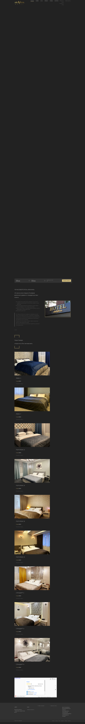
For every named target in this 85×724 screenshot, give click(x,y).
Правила (46, 0)
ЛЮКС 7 (18, 414)
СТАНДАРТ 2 (20, 593)
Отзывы (51, 0)
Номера (37, 0)
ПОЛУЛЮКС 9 (20, 557)
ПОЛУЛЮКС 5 (20, 450)
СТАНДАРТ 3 (20, 628)
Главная (32, 0)
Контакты (56, 0)
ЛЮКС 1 (18, 378)
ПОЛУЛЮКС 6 (20, 485)
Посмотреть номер (19, 383)
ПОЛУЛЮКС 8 (20, 521)
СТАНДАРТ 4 (20, 664)
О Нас (41, 0)
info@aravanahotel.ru (30, 709)
